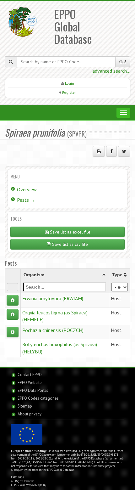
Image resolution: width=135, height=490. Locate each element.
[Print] (99, 151)
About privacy (29, 414)
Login (69, 83)
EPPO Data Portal (33, 390)
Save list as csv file (69, 244)
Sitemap (25, 406)
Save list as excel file (69, 232)
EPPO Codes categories (38, 398)
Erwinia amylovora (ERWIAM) (52, 298)
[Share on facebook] (111, 151)
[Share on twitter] (124, 151)
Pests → (26, 200)
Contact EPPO (30, 374)
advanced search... (111, 71)
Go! (122, 62)
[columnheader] (64, 274)
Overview (27, 189)
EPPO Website (30, 382)
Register (69, 92)
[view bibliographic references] (13, 300)
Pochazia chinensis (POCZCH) (53, 330)
